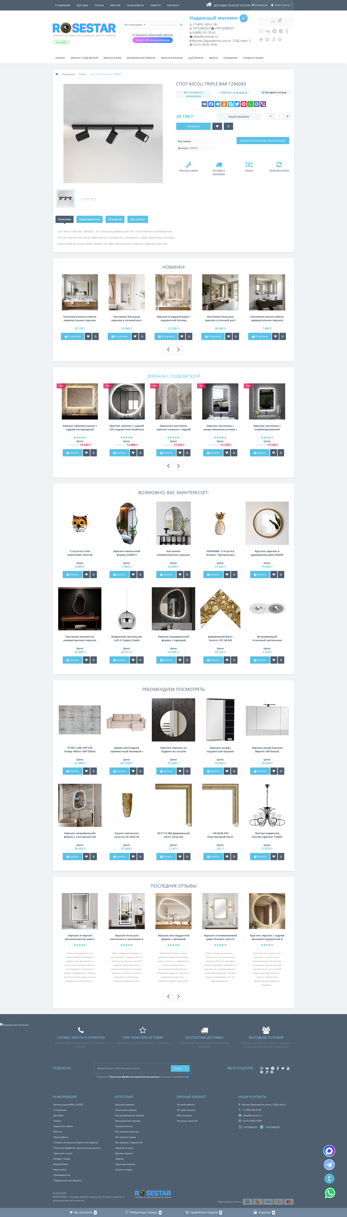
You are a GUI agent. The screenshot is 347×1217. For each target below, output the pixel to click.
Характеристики (89, 219)
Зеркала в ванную (172, 57)
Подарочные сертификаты (67, 1180)
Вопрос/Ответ (60, 1164)
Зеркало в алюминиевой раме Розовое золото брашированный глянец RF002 (220, 937)
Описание (64, 219)
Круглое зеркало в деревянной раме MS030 (267, 552)
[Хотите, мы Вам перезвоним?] (329, 1178)
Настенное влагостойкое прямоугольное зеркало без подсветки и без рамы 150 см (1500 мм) (79, 318)
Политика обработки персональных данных (76, 1147)
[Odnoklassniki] (286, 32)
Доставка (82, 5)
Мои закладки (184, 1115)
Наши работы (135, 5)
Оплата (99, 5)
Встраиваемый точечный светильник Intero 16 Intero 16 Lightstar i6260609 (267, 638)
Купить (74, 452)
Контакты (173, 5)
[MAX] (329, 1151)
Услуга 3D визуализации (153, 40)
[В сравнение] (95, 336)
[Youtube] (281, 32)
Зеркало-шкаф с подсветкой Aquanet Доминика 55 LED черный (220, 749)
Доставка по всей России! (232, 5)
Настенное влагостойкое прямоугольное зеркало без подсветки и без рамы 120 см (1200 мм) (267, 318)
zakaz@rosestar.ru (205, 36)
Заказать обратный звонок (153, 34)
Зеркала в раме (112, 57)
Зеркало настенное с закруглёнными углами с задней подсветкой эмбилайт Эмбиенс (220, 427)
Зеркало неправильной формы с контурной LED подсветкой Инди (80, 835)
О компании (62, 5)
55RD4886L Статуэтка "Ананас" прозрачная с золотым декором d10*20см (220, 553)
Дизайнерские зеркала (141, 57)
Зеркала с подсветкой (84, 57)
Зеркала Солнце (124, 1126)
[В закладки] (88, 336)
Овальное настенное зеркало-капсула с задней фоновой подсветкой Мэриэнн (173, 427)
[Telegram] (274, 32)
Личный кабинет (186, 1104)
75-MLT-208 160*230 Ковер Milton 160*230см (79, 749)
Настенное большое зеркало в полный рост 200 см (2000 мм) (220, 318)
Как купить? (137, 219)
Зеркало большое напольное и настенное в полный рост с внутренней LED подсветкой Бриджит (126, 937)
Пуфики (119, 1158)
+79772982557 (224, 28)
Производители (61, 1175)
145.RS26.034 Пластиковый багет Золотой (220, 835)
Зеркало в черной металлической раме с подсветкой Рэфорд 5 (80, 937)
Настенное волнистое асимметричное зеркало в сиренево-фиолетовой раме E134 (79, 638)
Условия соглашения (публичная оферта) (75, 1142)
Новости (155, 5)
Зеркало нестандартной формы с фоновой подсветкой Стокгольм (173, 937)
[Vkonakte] (267, 32)
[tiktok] (273, 40)
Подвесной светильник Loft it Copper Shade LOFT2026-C (126, 638)
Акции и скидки (123, 1169)
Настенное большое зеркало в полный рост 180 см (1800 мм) (126, 318)
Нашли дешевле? (238, 116)
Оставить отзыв (275, 92)
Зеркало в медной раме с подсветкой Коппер (173, 318)
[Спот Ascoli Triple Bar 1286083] (66, 199)
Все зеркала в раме (125, 1137)
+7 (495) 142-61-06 (204, 24)
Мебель (213, 57)
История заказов (186, 1109)
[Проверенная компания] (14, 1024)
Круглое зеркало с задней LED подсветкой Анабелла (126, 427)
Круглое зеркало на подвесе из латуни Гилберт (173, 749)
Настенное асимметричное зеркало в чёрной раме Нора (173, 553)
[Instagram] (261, 32)
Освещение (230, 57)
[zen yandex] (267, 40)
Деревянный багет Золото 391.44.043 (220, 638)
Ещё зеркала (196, 57)
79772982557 (201, 28)
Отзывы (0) (115, 219)
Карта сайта (59, 1169)
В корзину (74, 336)
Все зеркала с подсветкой (129, 1142)
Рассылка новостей (187, 1120)
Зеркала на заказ (124, 1147)
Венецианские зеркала (127, 1120)
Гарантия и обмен (63, 1126)
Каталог (60, 57)
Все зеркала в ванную (127, 1131)
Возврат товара (61, 1158)
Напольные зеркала (126, 1109)
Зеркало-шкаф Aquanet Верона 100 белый (267, 749)
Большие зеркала (124, 1104)
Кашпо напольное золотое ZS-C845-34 (126, 834)
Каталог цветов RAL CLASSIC (68, 1104)
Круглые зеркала (124, 1153)
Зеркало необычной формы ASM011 (126, 552)
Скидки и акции (253, 57)
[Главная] (56, 74)
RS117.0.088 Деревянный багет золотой (173, 834)
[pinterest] (280, 40)
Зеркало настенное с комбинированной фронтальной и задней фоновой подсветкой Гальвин (267, 427)
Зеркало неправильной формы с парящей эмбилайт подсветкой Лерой (173, 638)
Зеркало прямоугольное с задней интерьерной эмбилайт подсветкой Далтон (80, 427)
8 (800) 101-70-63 (203, 33)
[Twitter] (261, 40)
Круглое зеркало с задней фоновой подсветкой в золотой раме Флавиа (267, 937)
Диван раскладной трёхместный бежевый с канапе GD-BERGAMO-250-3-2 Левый (126, 749)
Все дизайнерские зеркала (129, 1115)
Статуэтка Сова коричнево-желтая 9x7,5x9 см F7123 (79, 553)
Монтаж (115, 5)
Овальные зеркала (125, 1164)
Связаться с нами (62, 1153)
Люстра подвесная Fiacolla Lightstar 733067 (267, 834)
